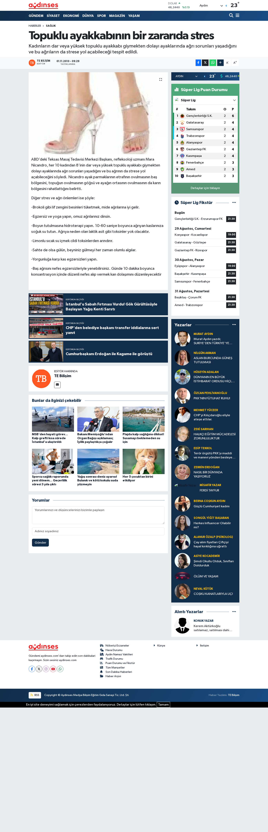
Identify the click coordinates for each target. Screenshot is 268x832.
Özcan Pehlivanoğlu (210, 393)
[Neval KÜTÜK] (182, 591)
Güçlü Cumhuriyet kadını (212, 506)
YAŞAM (134, 15)
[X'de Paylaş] (205, 62)
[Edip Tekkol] (182, 452)
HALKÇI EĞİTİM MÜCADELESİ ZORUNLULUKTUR (215, 436)
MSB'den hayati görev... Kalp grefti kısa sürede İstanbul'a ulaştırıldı (50, 438)
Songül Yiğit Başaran (211, 518)
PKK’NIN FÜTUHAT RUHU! (212, 398)
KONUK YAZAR (203, 620)
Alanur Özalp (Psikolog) (213, 537)
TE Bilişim (62, 376)
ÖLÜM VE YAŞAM (206, 576)
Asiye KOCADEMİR (207, 556)
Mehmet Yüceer (206, 410)
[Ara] (231, 16)
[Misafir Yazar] (185, 485)
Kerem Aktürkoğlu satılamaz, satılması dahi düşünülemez (211, 628)
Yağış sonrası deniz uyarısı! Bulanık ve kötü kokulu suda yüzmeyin (97, 480)
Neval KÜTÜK (203, 588)
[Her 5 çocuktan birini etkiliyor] (144, 461)
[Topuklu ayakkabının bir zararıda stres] (98, 113)
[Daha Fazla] (220, 62)
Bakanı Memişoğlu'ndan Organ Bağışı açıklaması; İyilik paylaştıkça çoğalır (95, 438)
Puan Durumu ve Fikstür (120, 663)
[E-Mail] (57, 385)
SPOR (101, 15)
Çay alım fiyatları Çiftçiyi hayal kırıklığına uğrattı (211, 544)
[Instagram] (46, 669)
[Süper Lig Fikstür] (234, 202)
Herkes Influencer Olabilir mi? (212, 525)
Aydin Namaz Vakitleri (119, 654)
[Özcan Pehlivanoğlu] (182, 395)
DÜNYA (88, 15)
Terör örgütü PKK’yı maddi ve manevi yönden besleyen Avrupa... (214, 456)
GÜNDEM (36, 15)
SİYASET (53, 15)
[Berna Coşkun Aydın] (182, 503)
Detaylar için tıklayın (205, 188)
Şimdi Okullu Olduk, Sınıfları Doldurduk (214, 563)
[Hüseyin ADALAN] (182, 376)
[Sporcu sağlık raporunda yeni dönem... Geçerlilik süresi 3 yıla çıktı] (53, 461)
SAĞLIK (51, 26)
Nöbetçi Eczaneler (117, 645)
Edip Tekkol (203, 448)
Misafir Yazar (210, 485)
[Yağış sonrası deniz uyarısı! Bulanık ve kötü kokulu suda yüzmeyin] (98, 461)
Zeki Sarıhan (203, 429)
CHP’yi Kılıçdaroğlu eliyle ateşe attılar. (212, 417)
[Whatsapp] (60, 669)
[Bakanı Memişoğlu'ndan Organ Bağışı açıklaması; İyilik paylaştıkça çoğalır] (98, 419)
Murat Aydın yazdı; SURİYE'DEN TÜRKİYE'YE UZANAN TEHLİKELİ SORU (212, 341)
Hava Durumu (114, 650)
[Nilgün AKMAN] (182, 357)
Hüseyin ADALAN (206, 372)
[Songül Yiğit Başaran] (182, 522)
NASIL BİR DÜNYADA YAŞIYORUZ (208, 474)
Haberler (35, 26)
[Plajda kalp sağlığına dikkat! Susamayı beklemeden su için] (144, 419)
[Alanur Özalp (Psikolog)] (182, 541)
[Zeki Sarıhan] (182, 433)
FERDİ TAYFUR (209, 490)
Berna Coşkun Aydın (209, 501)
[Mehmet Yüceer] (182, 414)
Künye (161, 645)
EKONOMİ (71, 15)
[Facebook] (32, 669)
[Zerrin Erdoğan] (182, 472)
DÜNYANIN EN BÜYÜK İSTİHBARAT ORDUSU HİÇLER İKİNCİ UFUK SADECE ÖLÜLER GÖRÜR (214, 380)
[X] (39, 669)
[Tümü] (234, 324)
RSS (36, 695)
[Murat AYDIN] (182, 338)
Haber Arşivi (113, 676)
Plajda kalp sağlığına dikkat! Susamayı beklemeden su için (143, 438)
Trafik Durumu (114, 658)
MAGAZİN (117, 15)
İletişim (204, 645)
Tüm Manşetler (115, 667)
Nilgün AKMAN (205, 353)
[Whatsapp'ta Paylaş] (212, 62)
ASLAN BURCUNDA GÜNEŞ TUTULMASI (213, 360)
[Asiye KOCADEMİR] (182, 560)
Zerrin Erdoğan (206, 467)
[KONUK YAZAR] (182, 625)
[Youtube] (53, 669)
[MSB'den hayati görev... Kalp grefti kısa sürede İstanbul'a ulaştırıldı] (53, 419)
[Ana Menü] (237, 16)
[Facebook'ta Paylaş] (198, 62)
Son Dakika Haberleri (119, 671)
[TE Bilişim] (41, 378)
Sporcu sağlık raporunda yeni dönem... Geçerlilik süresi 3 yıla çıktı (50, 480)
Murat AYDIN (203, 334)
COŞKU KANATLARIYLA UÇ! (213, 594)
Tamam (163, 704)
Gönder (40, 542)
